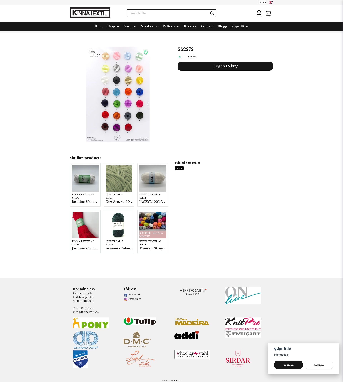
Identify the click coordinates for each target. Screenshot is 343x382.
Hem (98, 26)
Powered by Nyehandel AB (171, 380)
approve (289, 364)
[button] (271, 2)
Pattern (169, 26)
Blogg (222, 26)
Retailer (190, 26)
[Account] (259, 13)
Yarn (128, 26)
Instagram (134, 298)
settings (319, 364)
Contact (207, 26)
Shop (111, 26)
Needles (147, 26)
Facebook (134, 294)
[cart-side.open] (268, 13)
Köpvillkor (239, 26)
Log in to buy (225, 66)
